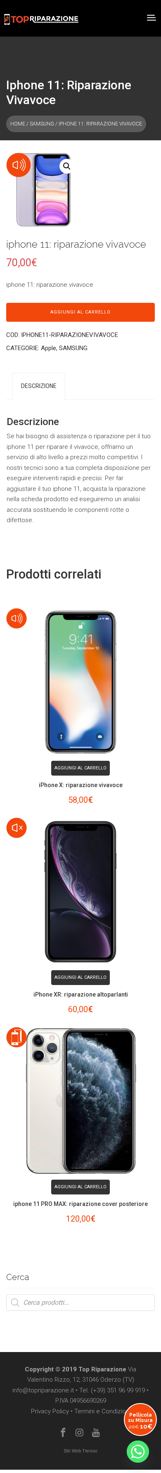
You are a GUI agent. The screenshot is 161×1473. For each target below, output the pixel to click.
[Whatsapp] (138, 1451)
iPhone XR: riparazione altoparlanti (80, 994)
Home (17, 124)
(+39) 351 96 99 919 (118, 1390)
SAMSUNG (42, 124)
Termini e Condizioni (102, 1411)
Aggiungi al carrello (80, 312)
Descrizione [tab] (39, 386)
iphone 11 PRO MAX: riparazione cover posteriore (80, 1204)
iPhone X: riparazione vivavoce (81, 785)
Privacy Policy (50, 1411)
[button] (66, 166)
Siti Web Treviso (80, 1451)
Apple (48, 348)
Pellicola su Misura (140, 1421)
